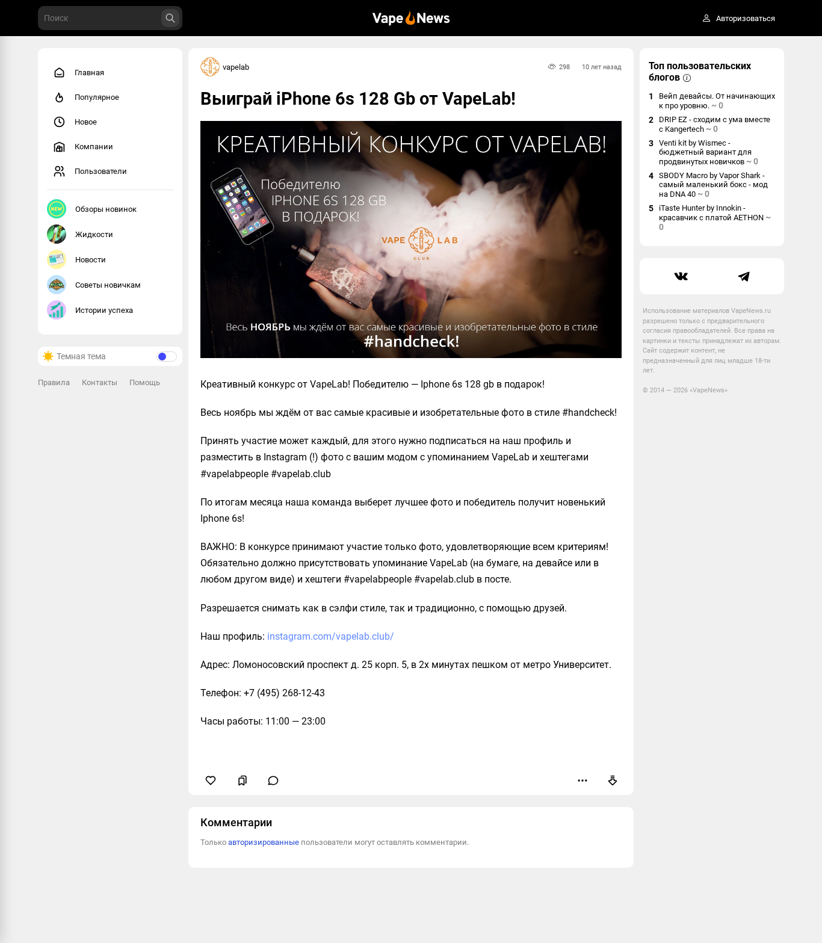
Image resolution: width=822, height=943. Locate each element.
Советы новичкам (108, 284)
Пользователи (101, 171)
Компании (94, 146)
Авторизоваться (745, 18)
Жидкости (94, 234)
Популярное (97, 97)
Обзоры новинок (106, 209)
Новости (90, 259)
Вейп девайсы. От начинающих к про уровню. (717, 100)
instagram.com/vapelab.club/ (330, 636)
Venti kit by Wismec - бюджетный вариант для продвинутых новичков (708, 152)
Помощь (144, 382)
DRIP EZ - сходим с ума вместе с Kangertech (714, 124)
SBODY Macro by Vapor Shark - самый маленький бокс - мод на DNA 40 (713, 185)
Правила (54, 382)
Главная (89, 72)
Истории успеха (104, 310)
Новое (86, 121)
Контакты (99, 382)
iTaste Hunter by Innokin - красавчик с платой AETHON (715, 217)
